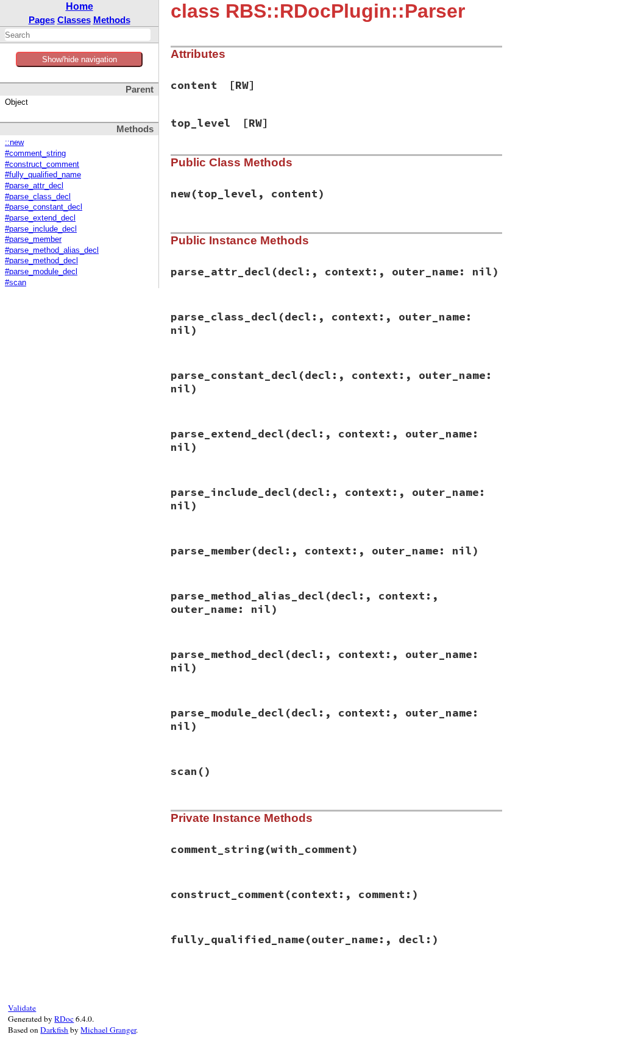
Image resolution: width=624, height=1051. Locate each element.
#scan (15, 282)
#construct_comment (42, 164)
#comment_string (35, 153)
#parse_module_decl (41, 271)
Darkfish (54, 1029)
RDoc (64, 1018)
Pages (42, 20)
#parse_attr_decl (34, 186)
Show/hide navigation (79, 59)
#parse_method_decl (41, 261)
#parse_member (33, 239)
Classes (74, 20)
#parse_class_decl (38, 197)
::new (14, 142)
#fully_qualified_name (43, 175)
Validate (22, 1007)
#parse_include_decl (41, 229)
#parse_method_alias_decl (52, 250)
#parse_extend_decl (40, 218)
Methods (111, 20)
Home (79, 6)
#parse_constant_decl (43, 207)
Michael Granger (108, 1029)
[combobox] (78, 35)
